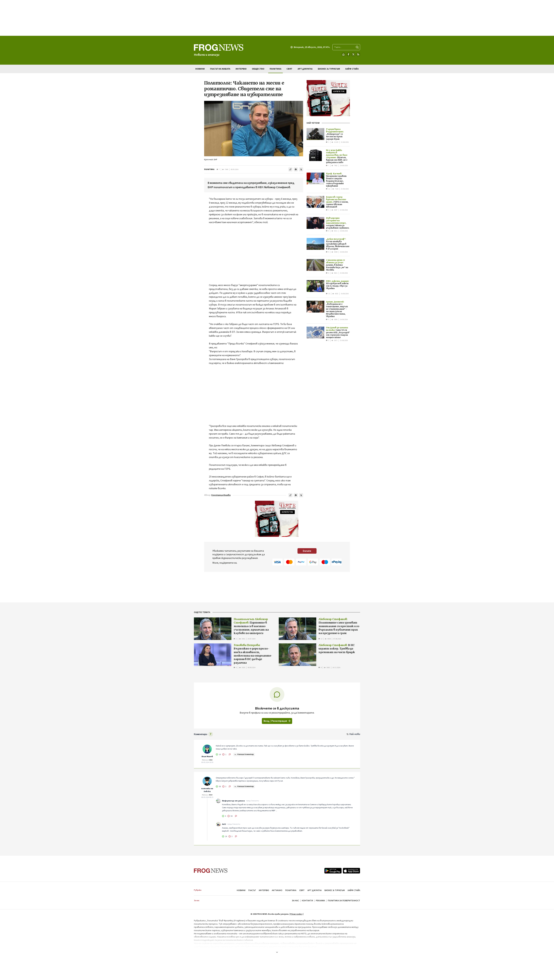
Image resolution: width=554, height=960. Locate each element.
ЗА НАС (295, 900)
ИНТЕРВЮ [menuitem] (241, 68)
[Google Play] (333, 871)
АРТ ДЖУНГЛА (314, 890)
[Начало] (343, 54)
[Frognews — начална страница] (211, 870)
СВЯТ (302, 890)
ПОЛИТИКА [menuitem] (275, 68)
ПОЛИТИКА (209, 169)
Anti (224, 824)
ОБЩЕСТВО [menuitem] (258, 68)
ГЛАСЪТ (252, 890)
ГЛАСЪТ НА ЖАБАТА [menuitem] (220, 68)
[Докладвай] (230, 754)
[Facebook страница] (348, 54)
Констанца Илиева (221, 495)
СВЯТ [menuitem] (289, 68)
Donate (307, 551)
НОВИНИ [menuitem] (200, 68)
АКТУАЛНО (277, 890)
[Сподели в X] (301, 169)
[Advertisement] (277, 17)
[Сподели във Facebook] (296, 169)
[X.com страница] (353, 54)
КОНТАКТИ (307, 900)
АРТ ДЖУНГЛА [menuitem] (305, 68)
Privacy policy (296, 914)
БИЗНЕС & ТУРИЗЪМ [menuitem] (329, 68)
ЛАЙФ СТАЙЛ (354, 890)
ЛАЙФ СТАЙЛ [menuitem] (352, 68)
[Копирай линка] (290, 169)
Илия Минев (207, 756)
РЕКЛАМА (320, 900)
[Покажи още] (277, 952)
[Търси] (357, 47)
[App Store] (351, 871)
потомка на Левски (207, 790)
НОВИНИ (241, 890)
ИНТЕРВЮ (264, 890)
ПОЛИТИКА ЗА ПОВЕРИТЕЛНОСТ (344, 900)
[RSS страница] (358, 54)
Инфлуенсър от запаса (233, 800)
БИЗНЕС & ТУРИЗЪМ (334, 890)
